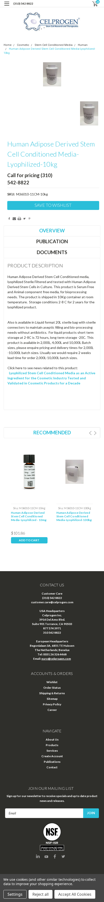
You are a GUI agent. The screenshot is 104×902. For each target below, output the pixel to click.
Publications (52, 761)
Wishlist (52, 682)
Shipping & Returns (52, 693)
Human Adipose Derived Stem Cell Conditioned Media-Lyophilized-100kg (74, 516)
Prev (90, 433)
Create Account (52, 756)
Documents (52, 252)
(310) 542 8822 (23, 3)
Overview (52, 230)
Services (52, 750)
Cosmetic (23, 45)
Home (8, 45)
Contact (52, 767)
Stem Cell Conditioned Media (54, 45)
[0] (92, 3)
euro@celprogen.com (56, 658)
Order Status (52, 687)
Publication (52, 241)
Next (95, 433)
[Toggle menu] (6, 6)
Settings (14, 894)
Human (83, 45)
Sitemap (52, 699)
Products (52, 745)
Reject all (40, 894)
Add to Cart (29, 540)
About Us (52, 739)
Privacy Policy (52, 704)
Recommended (52, 432)
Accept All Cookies (74, 894)
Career (52, 710)
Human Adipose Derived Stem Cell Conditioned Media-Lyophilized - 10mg (28, 516)
